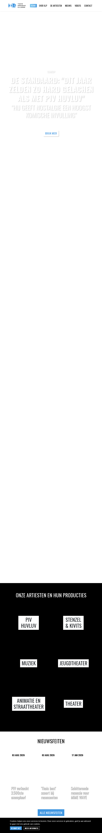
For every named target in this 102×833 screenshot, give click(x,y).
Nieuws (68, 5)
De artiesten (56, 5)
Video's (78, 5)
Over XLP (43, 5)
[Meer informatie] (31, 828)
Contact (88, 5)
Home (33, 5)
